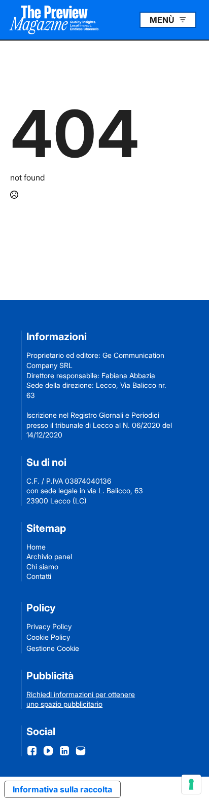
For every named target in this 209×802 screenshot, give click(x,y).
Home (36, 546)
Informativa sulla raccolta (62, 789)
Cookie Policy (48, 637)
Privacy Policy (49, 626)
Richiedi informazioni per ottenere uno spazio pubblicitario (80, 699)
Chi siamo (42, 566)
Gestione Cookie (52, 648)
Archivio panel (49, 556)
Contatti (38, 576)
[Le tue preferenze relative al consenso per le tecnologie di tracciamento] (191, 784)
